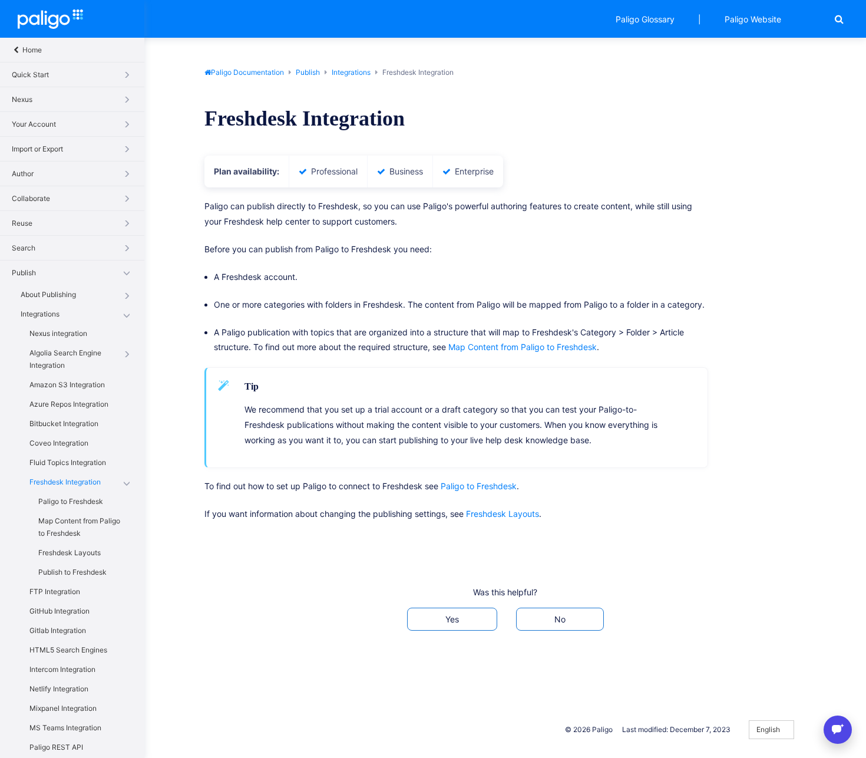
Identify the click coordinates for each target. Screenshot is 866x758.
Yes (452, 619)
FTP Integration (54, 591)
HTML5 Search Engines (68, 649)
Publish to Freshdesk (72, 572)
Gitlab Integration (57, 630)
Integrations (40, 313)
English (769, 729)
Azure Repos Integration (68, 404)
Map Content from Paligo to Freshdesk (79, 527)
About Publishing (48, 294)
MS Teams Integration (65, 727)
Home (31, 49)
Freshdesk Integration (65, 481)
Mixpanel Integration (63, 708)
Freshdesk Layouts (69, 552)
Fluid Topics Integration (67, 462)
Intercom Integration (62, 669)
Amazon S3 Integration (67, 384)
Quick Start (30, 74)
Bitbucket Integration (63, 423)
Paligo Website (753, 19)
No (560, 619)
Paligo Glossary (645, 19)
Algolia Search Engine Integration (65, 359)
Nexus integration (58, 333)
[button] (839, 18)
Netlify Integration (58, 688)
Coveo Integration (58, 443)
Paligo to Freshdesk (70, 501)
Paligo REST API (56, 747)
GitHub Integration (59, 611)
